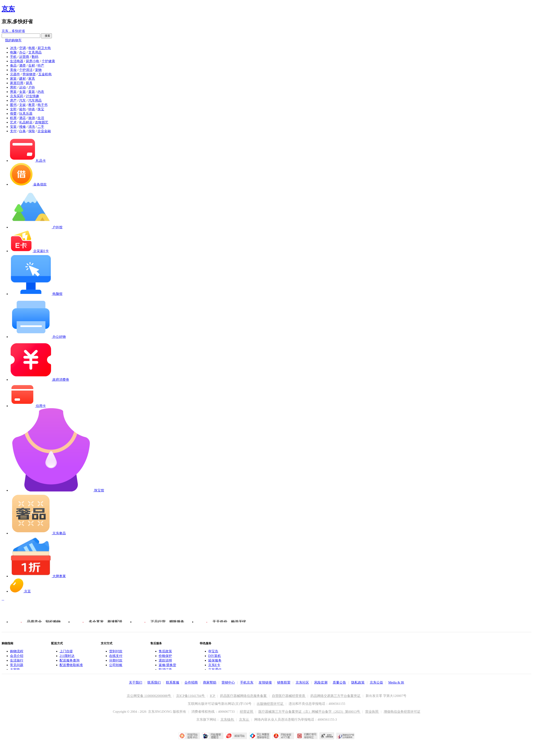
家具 (31, 78)
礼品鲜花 (25, 122)
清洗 (31, 126)
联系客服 (172, 682)
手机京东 (246, 682)
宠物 (38, 70)
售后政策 (165, 651)
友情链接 (265, 682)
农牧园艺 (41, 122)
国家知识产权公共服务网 (345, 736)
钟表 (31, 109)
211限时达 (67, 656)
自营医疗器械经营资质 (289, 696)
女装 (22, 91)
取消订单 (165, 669)
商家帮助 (209, 682)
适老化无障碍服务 (327, 736)
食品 (13, 65)
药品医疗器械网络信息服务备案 (244, 696)
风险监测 (321, 682)
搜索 (46, 35)
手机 (13, 56)
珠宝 (40, 109)
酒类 (22, 65)
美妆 (13, 70)
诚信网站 (236, 736)
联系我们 (154, 682)
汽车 (22, 100)
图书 (13, 105)
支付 (13, 131)
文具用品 (35, 52)
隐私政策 (358, 682)
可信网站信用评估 (189, 736)
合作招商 (191, 682)
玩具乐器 (25, 113)
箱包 (22, 109)
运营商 (24, 56)
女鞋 (13, 109)
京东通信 (215, 669)
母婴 (13, 113)
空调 (22, 48)
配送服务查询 (70, 660)
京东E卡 (214, 665)
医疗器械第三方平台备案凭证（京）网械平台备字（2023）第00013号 (309, 711)
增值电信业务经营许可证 (402, 711)
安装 (13, 126)
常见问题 (16, 665)
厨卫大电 (44, 48)
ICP (213, 696)
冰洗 (13, 48)
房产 (13, 100)
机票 (13, 118)
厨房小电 (32, 61)
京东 (8, 8)
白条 (22, 131)
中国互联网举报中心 (259, 736)
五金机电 (45, 74)
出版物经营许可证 (270, 703)
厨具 (29, 83)
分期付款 (115, 660)
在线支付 (115, 656)
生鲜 (31, 65)
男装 (13, 91)
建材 (22, 78)
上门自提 (66, 651)
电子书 (42, 105)
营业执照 (372, 711)
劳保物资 (29, 74)
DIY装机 (214, 656)
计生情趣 (32, 96)
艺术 (13, 122)
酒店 (22, 118)
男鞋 (13, 87)
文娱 (22, 105)
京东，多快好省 (13, 31)
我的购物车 (13, 40)
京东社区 (302, 682)
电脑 (13, 52)
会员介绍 (16, 656)
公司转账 (115, 665)
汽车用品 (35, 100)
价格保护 (165, 656)
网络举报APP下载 (283, 736)
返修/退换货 (167, 665)
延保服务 (215, 660)
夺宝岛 (213, 651)
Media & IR (396, 682)
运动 (22, 87)
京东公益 (376, 682)
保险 (31, 131)
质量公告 (339, 682)
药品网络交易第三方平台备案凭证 (335, 696)
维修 (22, 126)
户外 (31, 87)
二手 (40, 126)
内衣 (40, 91)
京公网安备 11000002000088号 (149, 696)
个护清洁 (25, 70)
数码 (35, 56)
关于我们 (135, 682)
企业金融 (44, 131)
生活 (40, 118)
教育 (31, 105)
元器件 (15, 74)
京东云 (244, 719)
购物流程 (16, 651)
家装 (13, 78)
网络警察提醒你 (212, 736)
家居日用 (16, 83)
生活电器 (16, 61)
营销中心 (228, 682)
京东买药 (16, 96)
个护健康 (48, 61)
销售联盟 (283, 682)
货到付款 (115, 651)
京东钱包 (227, 719)
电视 (31, 48)
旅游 (31, 118)
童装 (31, 91)
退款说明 (165, 660)
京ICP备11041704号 (190, 696)
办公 (22, 52)
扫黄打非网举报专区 (307, 736)
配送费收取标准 (71, 665)
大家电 (15, 669)
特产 (40, 65)
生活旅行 (16, 660)
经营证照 (247, 711)
